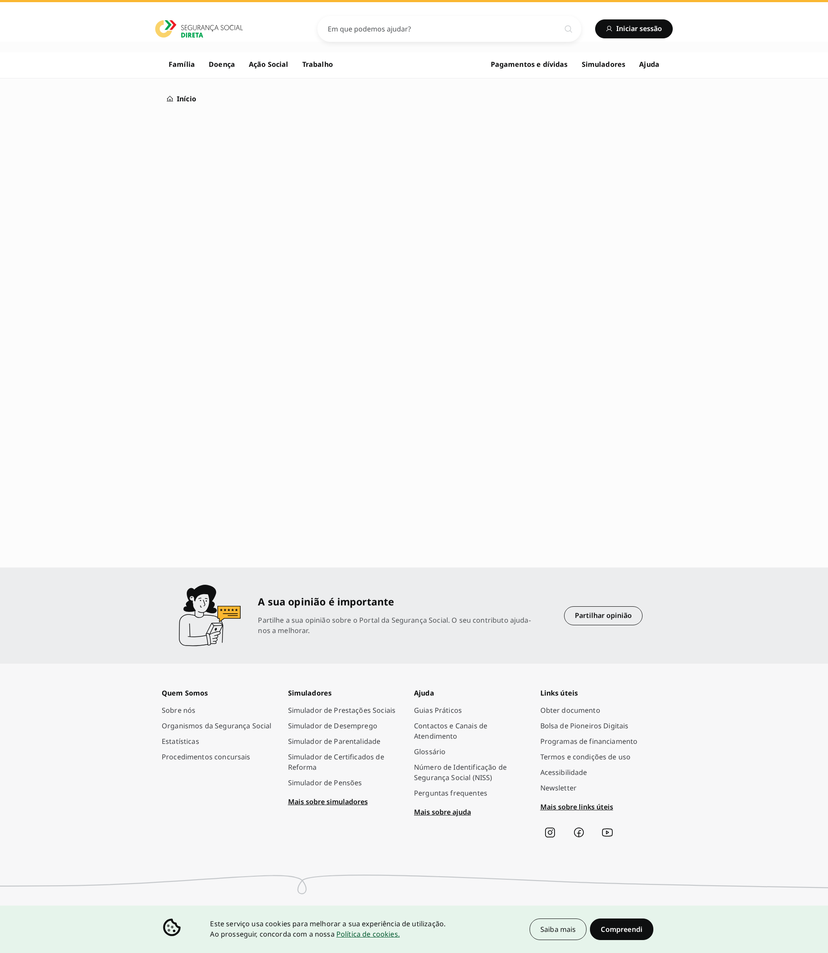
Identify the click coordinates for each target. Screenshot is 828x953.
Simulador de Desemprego (332, 725)
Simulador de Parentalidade (334, 741)
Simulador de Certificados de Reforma (336, 762)
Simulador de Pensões (325, 782)
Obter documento (570, 710)
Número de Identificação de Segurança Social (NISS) (460, 772)
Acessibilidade (563, 772)
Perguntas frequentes (450, 793)
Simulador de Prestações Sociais (342, 710)
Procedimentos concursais (206, 757)
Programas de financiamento (589, 741)
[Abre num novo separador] (549, 832)
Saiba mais (558, 929)
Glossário (429, 751)
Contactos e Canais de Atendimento (450, 731)
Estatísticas (180, 741)
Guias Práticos (438, 710)
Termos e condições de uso (585, 757)
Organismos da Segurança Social (217, 725)
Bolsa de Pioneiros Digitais (584, 725)
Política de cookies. (368, 934)
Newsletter (558, 788)
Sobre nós (178, 710)
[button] (621, 929)
